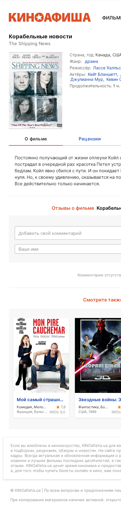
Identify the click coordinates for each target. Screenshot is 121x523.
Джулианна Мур (86, 79)
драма (91, 61)
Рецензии (90, 139)
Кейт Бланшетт (102, 74)
